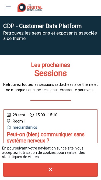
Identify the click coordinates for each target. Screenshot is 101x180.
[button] (8, 8)
